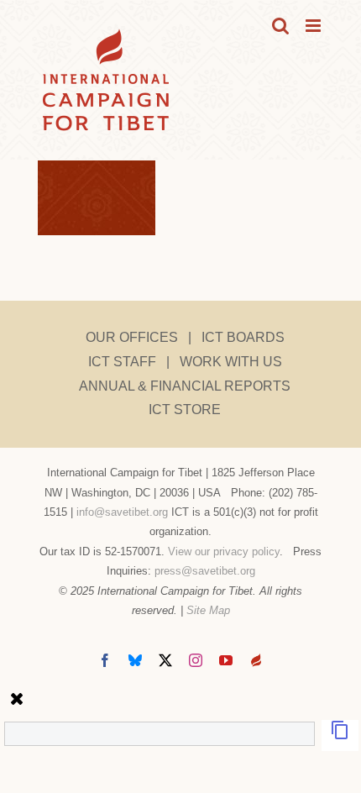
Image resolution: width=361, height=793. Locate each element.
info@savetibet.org (122, 512)
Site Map (208, 610)
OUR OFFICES (132, 337)
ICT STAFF (122, 361)
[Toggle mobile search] (280, 25)
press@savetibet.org (204, 571)
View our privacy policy (224, 551)
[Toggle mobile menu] (314, 25)
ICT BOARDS (243, 337)
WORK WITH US (231, 361)
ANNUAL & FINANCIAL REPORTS (184, 386)
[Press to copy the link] (340, 735)
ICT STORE (185, 409)
